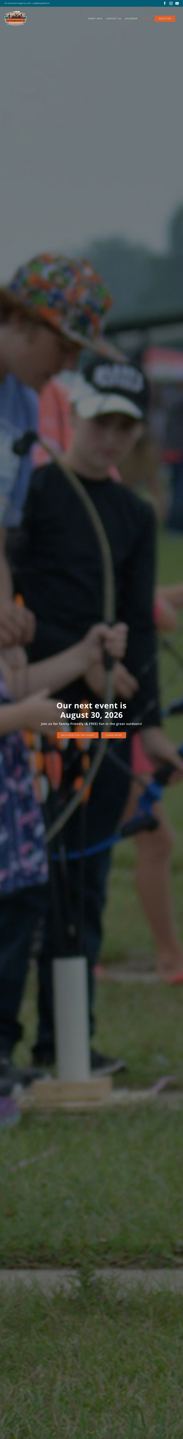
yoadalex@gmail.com (41, 3)
